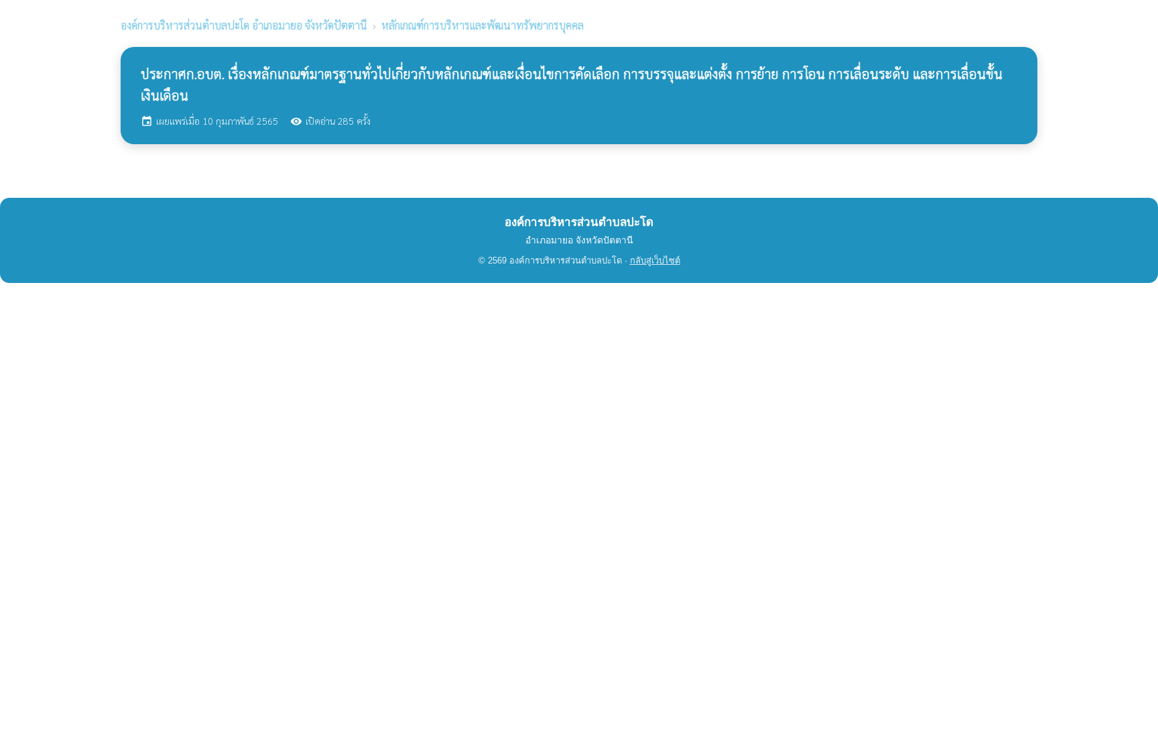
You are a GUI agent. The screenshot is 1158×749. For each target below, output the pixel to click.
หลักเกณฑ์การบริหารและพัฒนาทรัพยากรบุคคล (482, 25)
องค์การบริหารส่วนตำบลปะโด (244, 25)
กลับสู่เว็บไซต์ (655, 260)
